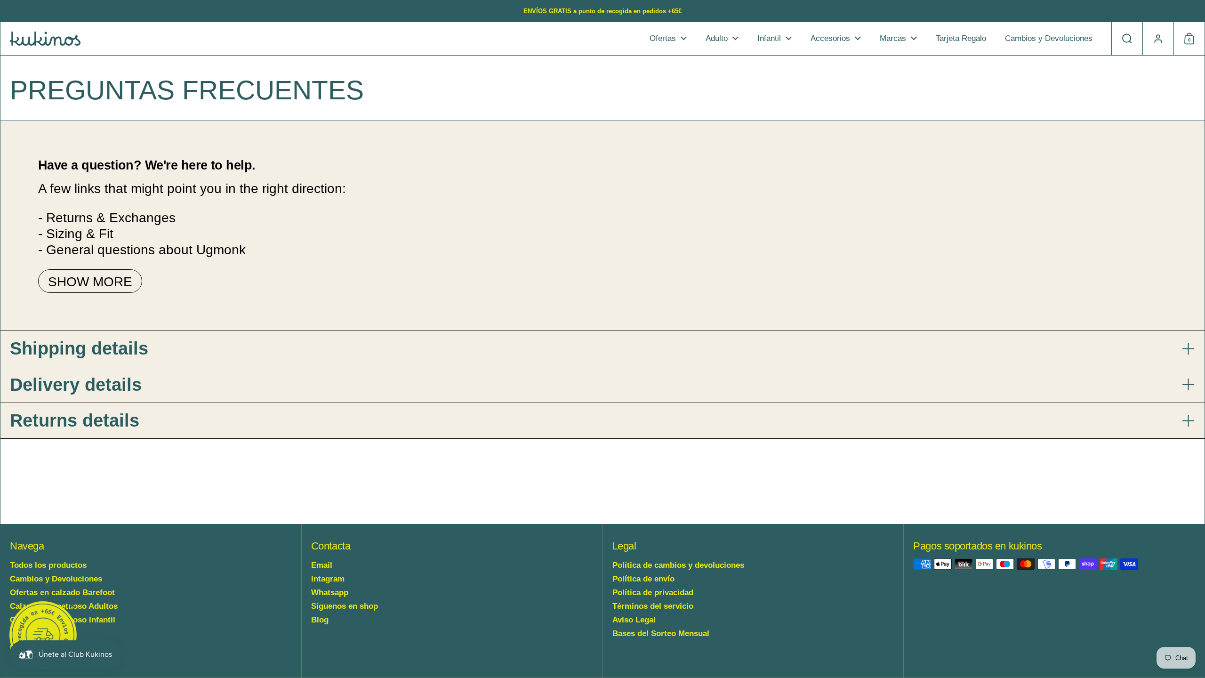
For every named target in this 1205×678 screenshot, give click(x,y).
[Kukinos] (45, 39)
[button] (1126, 38)
